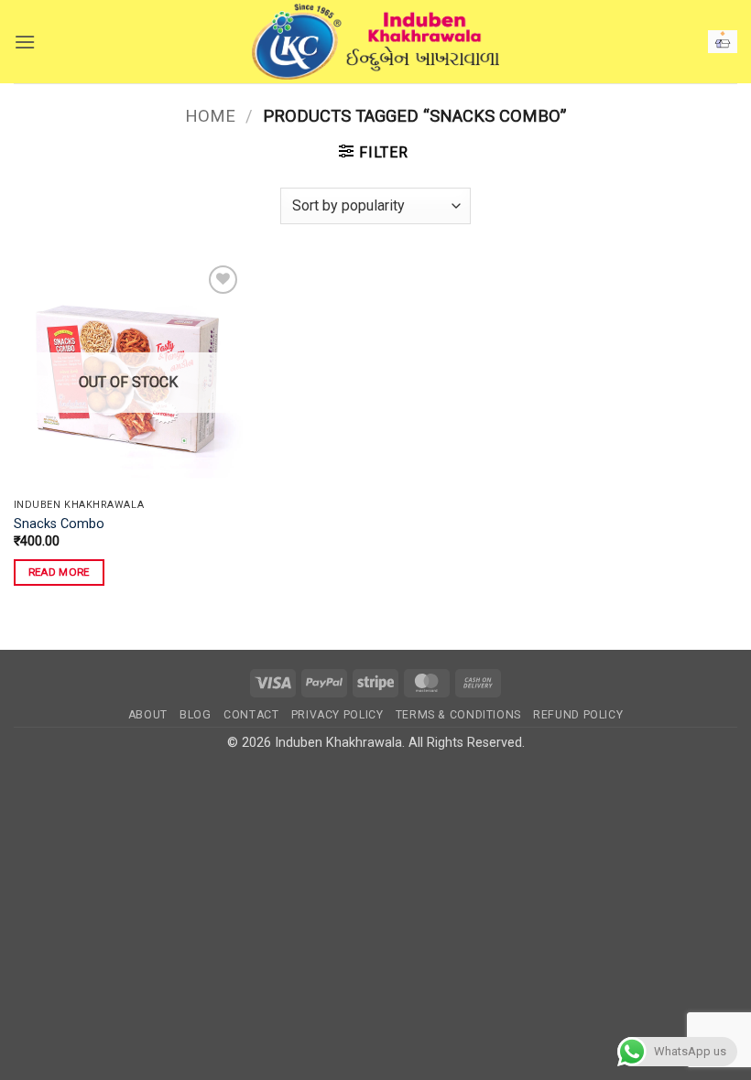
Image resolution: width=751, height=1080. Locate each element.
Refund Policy (578, 714)
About (148, 714)
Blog (195, 714)
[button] (25, 41)
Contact (250, 714)
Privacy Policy (337, 714)
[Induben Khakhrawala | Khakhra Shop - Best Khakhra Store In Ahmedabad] (375, 42)
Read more (59, 572)
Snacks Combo (59, 524)
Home (210, 115)
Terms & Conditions (458, 714)
